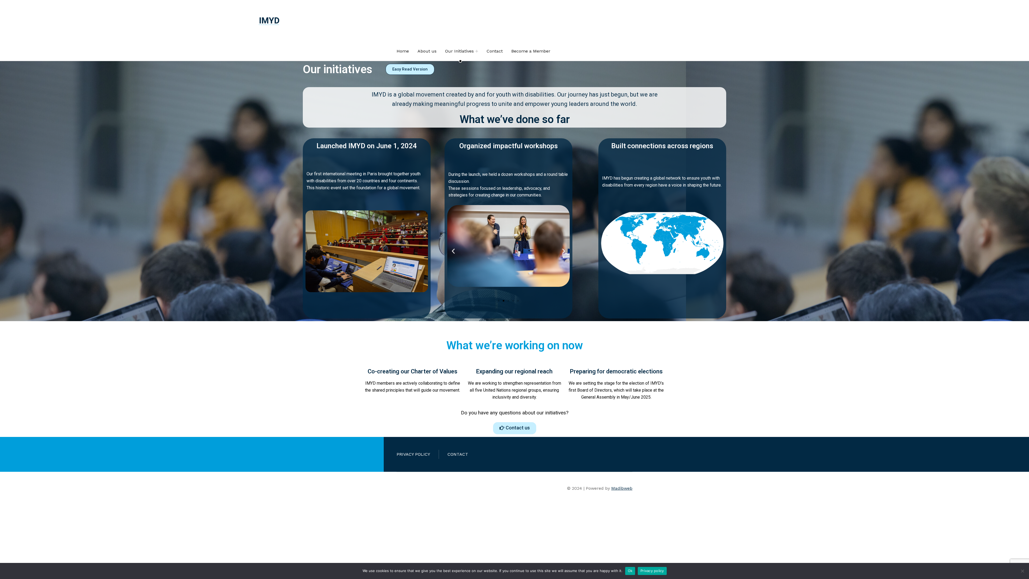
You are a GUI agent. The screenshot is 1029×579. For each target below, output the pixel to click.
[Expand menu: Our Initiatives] (476, 51)
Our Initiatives (459, 51)
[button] (453, 251)
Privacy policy (652, 571)
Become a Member (530, 51)
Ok (630, 571)
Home (403, 51)
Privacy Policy (413, 454)
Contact (495, 51)
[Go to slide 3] (508, 301)
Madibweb (621, 488)
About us (427, 51)
